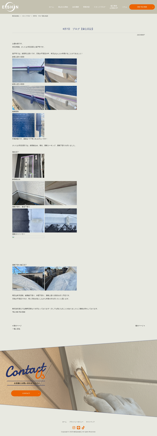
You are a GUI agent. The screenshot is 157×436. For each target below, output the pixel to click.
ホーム (64, 422)
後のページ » (140, 326)
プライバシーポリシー (76, 422)
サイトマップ (90, 422)
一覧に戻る (16, 329)
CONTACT (26, 393)
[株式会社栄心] (10, 7)
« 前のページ (17, 326)
